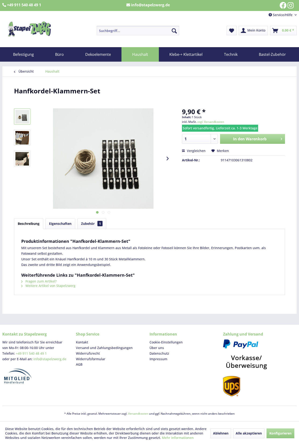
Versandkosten (138, 414)
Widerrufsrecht (88, 353)
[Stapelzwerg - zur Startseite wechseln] (26, 29)
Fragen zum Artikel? (41, 281)
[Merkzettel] (232, 30)
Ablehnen (220, 433)
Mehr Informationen (178, 437)
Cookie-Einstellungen (166, 342)
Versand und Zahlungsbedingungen (104, 348)
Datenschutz (159, 353)
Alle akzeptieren (249, 433)
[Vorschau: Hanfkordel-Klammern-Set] (22, 116)
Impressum (158, 359)
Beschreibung (28, 223)
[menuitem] (138, 30)
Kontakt (82, 342)
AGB (79, 364)
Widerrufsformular (90, 359)
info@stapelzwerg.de (49, 359)
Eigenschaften (60, 223)
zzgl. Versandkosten (210, 122)
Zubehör (91, 223)
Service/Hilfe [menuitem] (282, 15)
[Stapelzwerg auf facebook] (283, 5)
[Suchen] (174, 30)
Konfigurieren (280, 433)
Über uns (157, 348)
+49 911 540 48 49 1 (31, 353)
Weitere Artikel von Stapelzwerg (50, 285)
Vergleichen (196, 150)
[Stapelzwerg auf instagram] (291, 5)
